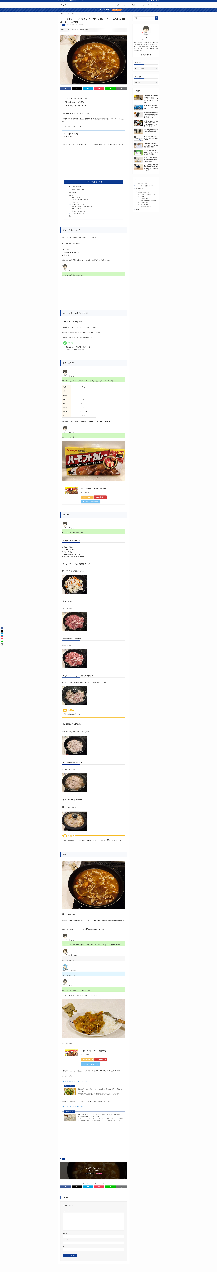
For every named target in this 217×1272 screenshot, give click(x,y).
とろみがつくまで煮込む (78, 213)
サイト (65, 1246)
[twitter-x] (147, 1)
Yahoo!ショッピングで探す (90, 501)
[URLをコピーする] (121, 88)
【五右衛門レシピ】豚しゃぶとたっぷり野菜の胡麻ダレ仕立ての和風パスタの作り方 (100, 1090)
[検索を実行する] (156, 18)
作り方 (71, 195)
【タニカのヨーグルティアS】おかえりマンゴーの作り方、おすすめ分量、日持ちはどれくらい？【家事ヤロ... (99, 1115)
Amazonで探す (87, 497)
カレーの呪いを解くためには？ (78, 189)
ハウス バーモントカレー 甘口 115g (93, 488)
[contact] (156, 1)
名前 (65, 1233)
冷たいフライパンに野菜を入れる (81, 199)
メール (65, 1240)
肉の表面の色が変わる (78, 208)
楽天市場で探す (100, 497)
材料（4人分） (73, 192)
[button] (65, 88)
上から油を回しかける (78, 204)
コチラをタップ (117, 9)
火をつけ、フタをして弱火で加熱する (82, 206)
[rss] (154, 1)
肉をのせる (75, 202)
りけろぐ (62, 5)
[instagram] (149, 1)
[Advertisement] (93, 163)
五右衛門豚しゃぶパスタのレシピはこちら (74, 1081)
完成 (70, 216)
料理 (63, 24)
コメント (66, 1211)
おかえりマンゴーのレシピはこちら (72, 1106)
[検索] (158, 1)
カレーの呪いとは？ (75, 186)
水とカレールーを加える (78, 211)
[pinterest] (152, 1)
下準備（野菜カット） (78, 197)
